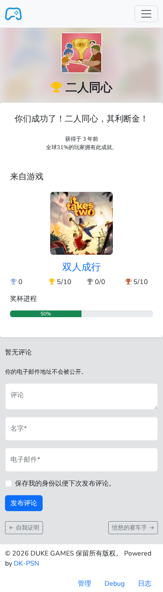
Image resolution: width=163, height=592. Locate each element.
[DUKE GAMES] (13, 13)
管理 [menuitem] (84, 583)
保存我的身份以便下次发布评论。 (65, 483)
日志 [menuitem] (144, 583)
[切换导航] (146, 13)
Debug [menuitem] (114, 583)
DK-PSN (26, 563)
